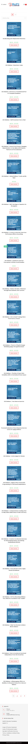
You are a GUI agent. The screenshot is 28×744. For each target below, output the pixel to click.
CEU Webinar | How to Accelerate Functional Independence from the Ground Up (14, 653)
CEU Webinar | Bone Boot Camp (14, 65)
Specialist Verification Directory (10, 731)
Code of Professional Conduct (10, 729)
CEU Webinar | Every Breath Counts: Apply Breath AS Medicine (14, 569)
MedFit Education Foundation (10, 721)
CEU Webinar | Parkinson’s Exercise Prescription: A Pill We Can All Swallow (14, 261)
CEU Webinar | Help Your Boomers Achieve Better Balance (14, 625)
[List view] (15, 14)
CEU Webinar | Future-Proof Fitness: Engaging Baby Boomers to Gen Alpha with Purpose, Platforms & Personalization (14, 148)
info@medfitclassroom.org (13, 714)
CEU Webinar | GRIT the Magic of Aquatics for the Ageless (14, 205)
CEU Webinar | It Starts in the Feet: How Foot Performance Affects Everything (14, 233)
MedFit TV (5, 723)
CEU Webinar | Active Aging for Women (14, 456)
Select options (14, 45)
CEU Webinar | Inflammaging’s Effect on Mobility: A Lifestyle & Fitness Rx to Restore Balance (14, 683)
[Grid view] (12, 14)
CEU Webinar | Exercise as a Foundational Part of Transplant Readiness (14, 92)
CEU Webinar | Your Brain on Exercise (14, 401)
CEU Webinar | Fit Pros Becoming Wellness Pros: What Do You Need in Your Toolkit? (14, 597)
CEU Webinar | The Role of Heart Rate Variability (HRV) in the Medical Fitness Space (14, 374)
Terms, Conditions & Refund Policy (11, 733)
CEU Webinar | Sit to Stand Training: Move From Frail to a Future (14, 317)
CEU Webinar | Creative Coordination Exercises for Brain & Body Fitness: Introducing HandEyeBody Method (14, 540)
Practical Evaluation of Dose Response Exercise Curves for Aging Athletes (14, 428)
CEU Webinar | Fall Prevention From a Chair (14, 120)
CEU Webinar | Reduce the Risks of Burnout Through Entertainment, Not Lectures (14, 289)
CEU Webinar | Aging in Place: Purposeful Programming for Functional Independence (14, 483)
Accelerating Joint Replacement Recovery (14, 38)
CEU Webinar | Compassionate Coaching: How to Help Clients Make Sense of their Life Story (14, 511)
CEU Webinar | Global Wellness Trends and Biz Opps (14, 177)
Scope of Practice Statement (10, 727)
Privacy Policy (6, 735)
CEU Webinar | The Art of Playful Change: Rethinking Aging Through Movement (14, 345)
